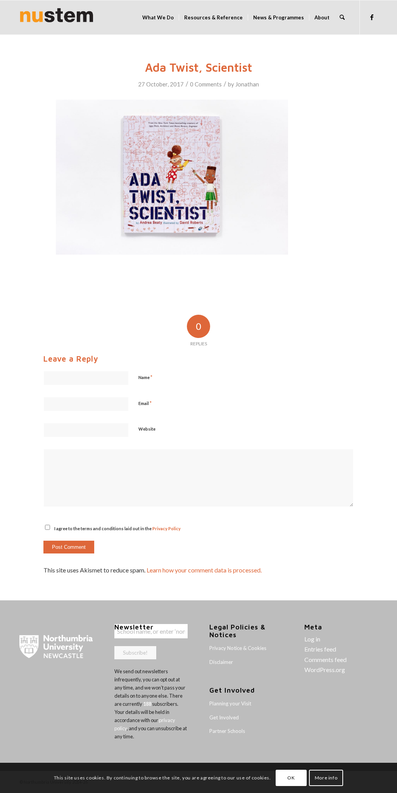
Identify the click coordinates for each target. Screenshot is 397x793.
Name (145, 377)
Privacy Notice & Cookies (237, 648)
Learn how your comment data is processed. (204, 570)
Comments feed (325, 659)
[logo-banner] (56, 17)
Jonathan (247, 84)
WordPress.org (324, 669)
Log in (312, 639)
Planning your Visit (230, 703)
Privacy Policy (166, 528)
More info (326, 778)
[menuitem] (158, 17)
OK (291, 778)
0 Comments (206, 84)
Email (145, 403)
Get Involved (224, 717)
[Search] (342, 17)
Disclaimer (221, 662)
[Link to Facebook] (372, 17)
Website (146, 428)
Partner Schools (227, 731)
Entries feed (320, 649)
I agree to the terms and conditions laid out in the (117, 528)
